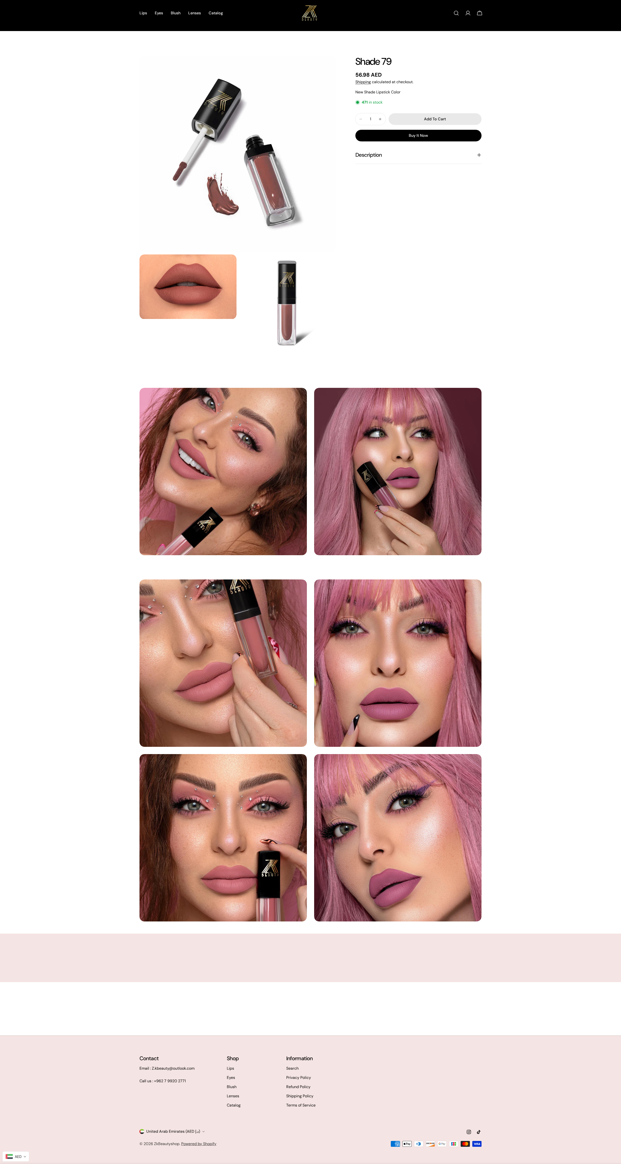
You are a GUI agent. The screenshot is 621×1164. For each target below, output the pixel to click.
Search (292, 1068)
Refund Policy (298, 1086)
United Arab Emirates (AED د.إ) (173, 1131)
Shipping (363, 81)
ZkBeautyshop (167, 1143)
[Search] (456, 13)
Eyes (231, 1077)
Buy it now (418, 135)
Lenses (233, 1096)
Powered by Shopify (198, 1143)
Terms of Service (301, 1105)
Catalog (234, 1105)
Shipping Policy (299, 1096)
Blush (232, 1086)
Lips (230, 1068)
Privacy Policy (298, 1077)
